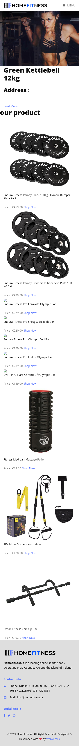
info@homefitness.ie (30, 697)
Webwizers (53, 739)
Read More (10, 106)
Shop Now (30, 207)
